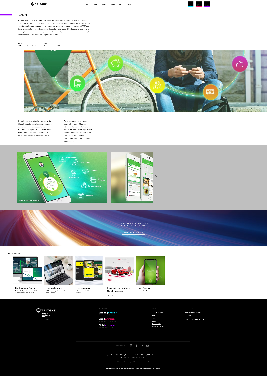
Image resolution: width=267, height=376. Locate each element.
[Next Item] (156, 177)
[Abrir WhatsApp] (262, 371)
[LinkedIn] (142, 345)
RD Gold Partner (157, 312)
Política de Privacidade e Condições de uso (147, 368)
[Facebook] (136, 345)
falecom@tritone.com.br (192, 312)
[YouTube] (147, 345)
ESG (153, 315)
